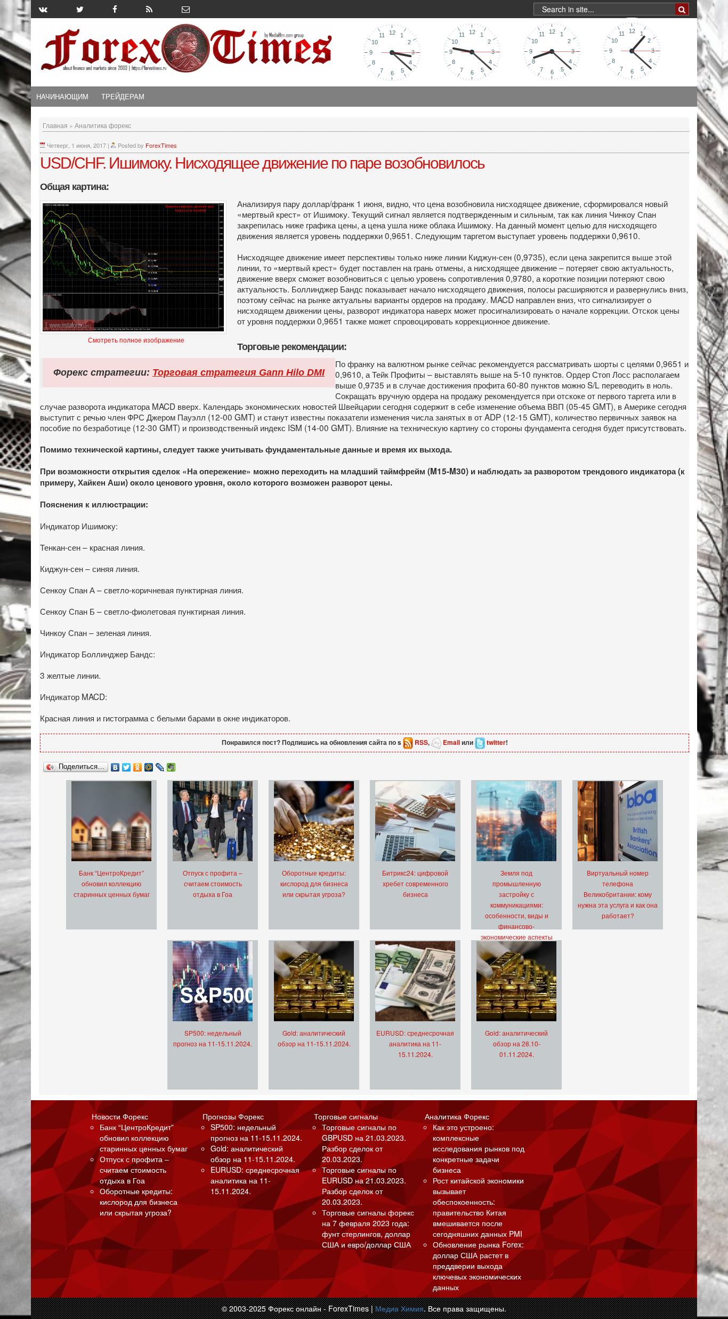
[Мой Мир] (149, 764)
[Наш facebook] (114, 9)
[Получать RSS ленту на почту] (186, 9)
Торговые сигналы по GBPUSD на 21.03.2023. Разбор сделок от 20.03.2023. (364, 1143)
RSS (421, 742)
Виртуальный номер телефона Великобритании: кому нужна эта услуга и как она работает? (618, 894)
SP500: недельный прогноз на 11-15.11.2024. (256, 1132)
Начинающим (62, 96)
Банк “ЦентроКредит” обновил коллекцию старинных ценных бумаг (112, 883)
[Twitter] (126, 764)
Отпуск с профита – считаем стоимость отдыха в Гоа (212, 883)
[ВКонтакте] (115, 764)
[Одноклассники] (137, 764)
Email (451, 742)
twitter (496, 742)
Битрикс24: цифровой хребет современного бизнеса (415, 883)
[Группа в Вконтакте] (43, 9)
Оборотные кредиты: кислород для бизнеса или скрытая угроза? (314, 883)
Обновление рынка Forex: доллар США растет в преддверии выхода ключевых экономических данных (478, 1265)
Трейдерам (122, 96)
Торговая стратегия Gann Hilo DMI (238, 372)
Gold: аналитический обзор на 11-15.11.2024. (253, 1153)
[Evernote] (171, 764)
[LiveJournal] (160, 764)
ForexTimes (161, 145)
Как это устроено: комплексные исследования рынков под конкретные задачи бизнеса (478, 1148)
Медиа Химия (399, 1308)
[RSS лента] (149, 9)
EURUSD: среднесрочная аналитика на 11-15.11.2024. (415, 1043)
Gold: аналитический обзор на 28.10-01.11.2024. (516, 1043)
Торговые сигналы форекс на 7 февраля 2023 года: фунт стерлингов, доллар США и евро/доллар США (368, 1228)
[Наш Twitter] (80, 9)
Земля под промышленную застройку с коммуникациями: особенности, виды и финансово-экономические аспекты (517, 904)
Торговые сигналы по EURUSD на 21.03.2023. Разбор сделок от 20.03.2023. (364, 1185)
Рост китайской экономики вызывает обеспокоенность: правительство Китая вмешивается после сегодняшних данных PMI (478, 1207)
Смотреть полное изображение (136, 340)
